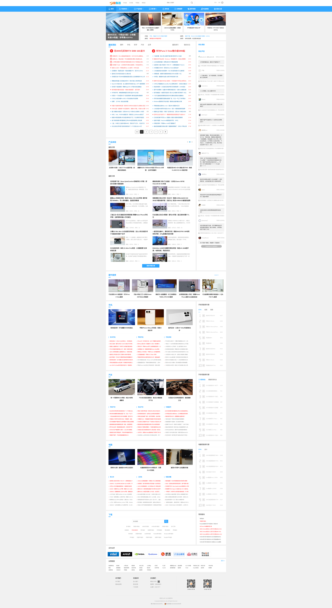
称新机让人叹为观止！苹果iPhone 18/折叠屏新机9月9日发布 (151, 351)
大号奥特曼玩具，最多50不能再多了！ (210, 62)
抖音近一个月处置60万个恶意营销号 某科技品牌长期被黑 (127, 95)
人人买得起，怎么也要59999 (208, 91)
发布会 (167, 9)
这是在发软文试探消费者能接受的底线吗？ (210, 211)
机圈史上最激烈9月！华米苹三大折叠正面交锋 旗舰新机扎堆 (123, 346)
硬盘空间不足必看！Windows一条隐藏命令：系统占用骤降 (170, 59)
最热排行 (175, 45)
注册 (219, 2)
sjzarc (203, 189)
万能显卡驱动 (136, 526)
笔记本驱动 (167, 530)
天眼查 (125, 570)
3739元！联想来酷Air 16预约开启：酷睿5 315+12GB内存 (123, 497)
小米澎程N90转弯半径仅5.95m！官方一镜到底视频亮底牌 (169, 108)
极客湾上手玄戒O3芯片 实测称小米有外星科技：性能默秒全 (123, 354)
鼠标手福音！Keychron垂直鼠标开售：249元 (166, 120)
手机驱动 (175, 530)
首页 (112, 9)
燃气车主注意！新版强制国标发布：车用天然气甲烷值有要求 (124, 427)
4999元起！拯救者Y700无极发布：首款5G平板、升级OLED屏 (128, 108)
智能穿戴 (168, 477)
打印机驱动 (159, 530)
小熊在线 (126, 565)
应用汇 (156, 565)
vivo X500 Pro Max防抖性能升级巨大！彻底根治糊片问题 (123, 365)
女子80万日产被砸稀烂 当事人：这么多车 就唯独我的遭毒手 (123, 429)
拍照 (205, 309)
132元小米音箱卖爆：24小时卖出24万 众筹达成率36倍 (150, 486)
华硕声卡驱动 (149, 537)
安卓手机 (113, 337)
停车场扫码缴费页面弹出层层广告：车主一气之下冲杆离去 (169, 98)
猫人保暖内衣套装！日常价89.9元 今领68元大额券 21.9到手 (128, 111)
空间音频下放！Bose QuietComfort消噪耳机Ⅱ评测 (177, 486)
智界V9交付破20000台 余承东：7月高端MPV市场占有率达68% (171, 81)
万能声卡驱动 (140, 537)
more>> (216, 275)
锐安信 (133, 570)
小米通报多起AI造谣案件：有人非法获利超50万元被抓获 (169, 70)
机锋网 (210, 567)
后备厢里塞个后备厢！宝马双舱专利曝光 (174, 421)
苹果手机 (140, 337)
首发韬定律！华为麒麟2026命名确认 (121, 328)
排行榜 (153, 9)
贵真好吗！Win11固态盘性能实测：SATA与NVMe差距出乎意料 (129, 56)
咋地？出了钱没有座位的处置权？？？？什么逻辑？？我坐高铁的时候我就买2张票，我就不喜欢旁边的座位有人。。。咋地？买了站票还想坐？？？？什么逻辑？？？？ (211, 162)
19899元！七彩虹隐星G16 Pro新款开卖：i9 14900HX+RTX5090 (125, 505)
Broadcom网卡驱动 (168, 533)
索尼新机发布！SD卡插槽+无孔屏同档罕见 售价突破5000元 (123, 360)
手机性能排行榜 (203, 305)
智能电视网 (126, 567)
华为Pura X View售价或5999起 (170, 51)
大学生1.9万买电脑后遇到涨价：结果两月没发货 (121, 486)
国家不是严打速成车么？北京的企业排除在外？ (211, 120)
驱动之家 (219, 9)
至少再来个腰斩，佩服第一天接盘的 (210, 242)
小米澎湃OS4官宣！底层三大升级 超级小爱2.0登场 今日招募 (179, 365)
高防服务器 (172, 567)
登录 (215, 2)
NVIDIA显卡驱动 (155, 526)
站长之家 (141, 565)
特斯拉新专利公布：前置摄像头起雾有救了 (175, 416)
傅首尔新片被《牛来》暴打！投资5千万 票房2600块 (212, 81)
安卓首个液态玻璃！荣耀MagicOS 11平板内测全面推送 (126, 86)
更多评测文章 (151, 266)
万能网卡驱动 (138, 533)
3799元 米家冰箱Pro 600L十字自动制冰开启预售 (125, 98)
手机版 (125, 2)
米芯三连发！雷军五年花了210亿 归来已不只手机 (121, 343)
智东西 (148, 567)
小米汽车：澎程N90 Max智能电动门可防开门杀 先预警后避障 (151, 432)
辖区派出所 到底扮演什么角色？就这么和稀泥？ (211, 105)
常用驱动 (202, 518)
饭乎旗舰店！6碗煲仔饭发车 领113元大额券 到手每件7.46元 (170, 92)
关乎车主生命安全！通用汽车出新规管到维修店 (176, 429)
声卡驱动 (132, 537)
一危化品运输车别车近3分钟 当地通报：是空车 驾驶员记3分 (123, 416)
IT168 (186, 567)
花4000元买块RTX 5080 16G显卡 (129, 51)
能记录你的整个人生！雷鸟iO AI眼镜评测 (174, 499)
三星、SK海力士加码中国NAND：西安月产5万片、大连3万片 (128, 123)
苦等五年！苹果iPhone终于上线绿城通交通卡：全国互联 (150, 346)
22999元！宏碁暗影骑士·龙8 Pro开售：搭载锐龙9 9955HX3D (124, 491)
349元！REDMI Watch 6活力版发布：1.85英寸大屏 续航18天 (179, 505)
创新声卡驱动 (158, 537)
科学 (135, 45)
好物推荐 (179, 9)
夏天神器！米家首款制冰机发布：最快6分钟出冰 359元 (150, 502)
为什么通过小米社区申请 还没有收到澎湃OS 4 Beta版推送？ (179, 351)
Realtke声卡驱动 (168, 537)
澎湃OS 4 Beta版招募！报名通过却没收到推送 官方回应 (178, 357)
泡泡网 (117, 565)
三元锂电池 (201, 379)
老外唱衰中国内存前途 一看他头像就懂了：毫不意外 (126, 89)
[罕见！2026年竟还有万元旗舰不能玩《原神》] (150, 19)
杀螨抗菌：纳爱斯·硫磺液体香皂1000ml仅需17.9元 (167, 73)
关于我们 (117, 581)
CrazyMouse (205, 237)
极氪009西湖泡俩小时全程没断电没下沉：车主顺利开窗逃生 (128, 117)
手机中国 (211, 565)
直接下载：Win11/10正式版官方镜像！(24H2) (197, 36)
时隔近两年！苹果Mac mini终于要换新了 (165, 123)
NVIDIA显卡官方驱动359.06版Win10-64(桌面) (210, 542)
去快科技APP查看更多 (211, 246)
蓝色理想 (180, 565)
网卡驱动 (143, 530)
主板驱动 (127, 530)
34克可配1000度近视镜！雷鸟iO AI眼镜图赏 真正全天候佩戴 (179, 494)
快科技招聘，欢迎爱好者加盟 (193, 38)
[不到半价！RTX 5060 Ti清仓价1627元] (215, 19)
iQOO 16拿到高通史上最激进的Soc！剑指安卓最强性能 (122, 351)
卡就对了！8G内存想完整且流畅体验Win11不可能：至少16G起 (179, 343)
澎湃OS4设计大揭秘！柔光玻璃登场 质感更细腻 (176, 362)
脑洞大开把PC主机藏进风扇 (179, 467)
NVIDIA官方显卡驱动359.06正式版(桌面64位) (210, 539)
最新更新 (112, 45)
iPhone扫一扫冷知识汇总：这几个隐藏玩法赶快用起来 (150, 341)
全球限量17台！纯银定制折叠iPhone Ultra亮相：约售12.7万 (151, 349)
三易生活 (118, 570)
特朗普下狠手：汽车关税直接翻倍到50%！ (119, 435)
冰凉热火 (204, 174)
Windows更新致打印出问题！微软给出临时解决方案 (168, 101)
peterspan (204, 114)
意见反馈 (135, 584)
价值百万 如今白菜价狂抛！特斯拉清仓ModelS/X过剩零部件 (179, 432)
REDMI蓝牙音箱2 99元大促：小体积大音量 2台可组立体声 (151, 494)
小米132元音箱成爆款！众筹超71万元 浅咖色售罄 (148, 481)
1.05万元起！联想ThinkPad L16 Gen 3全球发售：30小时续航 (124, 494)
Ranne (203, 99)
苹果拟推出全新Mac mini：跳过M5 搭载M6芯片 (167, 105)
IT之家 (163, 565)
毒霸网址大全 (173, 565)
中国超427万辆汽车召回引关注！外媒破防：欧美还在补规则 (123, 419)
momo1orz (205, 86)
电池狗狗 (206, 9)
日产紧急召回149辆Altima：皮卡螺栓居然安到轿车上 (177, 413)
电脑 (110, 445)
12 (139, 227)
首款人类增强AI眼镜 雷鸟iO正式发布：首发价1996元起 (178, 497)
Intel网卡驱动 (148, 533)
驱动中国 (134, 567)
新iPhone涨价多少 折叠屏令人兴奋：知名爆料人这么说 (150, 343)
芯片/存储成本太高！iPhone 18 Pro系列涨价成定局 (149, 360)
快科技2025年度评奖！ (156, 38)
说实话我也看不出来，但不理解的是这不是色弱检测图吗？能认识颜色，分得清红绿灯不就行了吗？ (211, 227)
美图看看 (118, 567)
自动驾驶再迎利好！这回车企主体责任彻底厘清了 (148, 413)
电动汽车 (140, 407)
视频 (211, 309)
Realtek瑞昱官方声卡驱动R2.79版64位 (209, 523)
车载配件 (168, 407)
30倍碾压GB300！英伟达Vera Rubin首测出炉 (166, 68)
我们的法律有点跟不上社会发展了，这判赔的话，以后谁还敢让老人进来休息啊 (211, 180)
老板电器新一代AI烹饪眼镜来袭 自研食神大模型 (176, 481)
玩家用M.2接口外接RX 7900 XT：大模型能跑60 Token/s (169, 65)
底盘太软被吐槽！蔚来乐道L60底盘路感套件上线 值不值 (178, 427)
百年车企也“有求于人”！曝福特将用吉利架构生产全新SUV (169, 114)
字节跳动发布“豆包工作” (194, 28)
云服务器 (111, 570)
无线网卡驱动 (151, 530)
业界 (149, 45)
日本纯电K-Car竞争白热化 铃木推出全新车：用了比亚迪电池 (151, 435)
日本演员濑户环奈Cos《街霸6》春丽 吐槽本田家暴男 (168, 117)
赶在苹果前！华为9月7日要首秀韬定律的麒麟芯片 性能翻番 (123, 357)
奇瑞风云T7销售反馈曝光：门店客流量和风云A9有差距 (150, 427)
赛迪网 (133, 565)
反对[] (222, 57)
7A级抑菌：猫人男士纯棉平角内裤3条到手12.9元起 (168, 56)
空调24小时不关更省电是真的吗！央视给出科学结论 (149, 505)
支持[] (218, 57)
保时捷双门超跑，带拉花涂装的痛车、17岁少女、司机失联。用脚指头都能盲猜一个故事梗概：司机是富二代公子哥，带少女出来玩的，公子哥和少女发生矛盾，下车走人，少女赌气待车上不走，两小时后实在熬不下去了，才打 (211, 140)
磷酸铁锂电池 (212, 379)
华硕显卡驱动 (165, 526)
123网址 (149, 565)
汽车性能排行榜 (203, 374)
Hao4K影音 (196, 567)
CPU (199, 309)
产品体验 (139, 9)
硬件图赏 (112, 275)
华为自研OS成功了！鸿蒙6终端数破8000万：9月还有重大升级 (179, 341)
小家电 (140, 477)
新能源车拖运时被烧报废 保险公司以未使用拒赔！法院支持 (151, 424)
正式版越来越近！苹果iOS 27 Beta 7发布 (146, 354)
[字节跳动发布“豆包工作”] (194, 19)
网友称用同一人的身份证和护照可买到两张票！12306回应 (169, 86)
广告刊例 (135, 587)
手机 (128, 45)
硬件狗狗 (193, 9)
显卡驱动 (128, 526)
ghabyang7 (205, 220)
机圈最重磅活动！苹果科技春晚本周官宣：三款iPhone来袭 (151, 362)
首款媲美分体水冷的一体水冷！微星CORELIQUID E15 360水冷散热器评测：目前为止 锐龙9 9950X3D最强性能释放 (171, 200)
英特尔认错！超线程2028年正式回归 (121, 467)
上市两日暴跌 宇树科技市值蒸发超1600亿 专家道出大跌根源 (128, 62)
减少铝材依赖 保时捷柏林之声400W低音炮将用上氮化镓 (127, 120)
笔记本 (112, 477)
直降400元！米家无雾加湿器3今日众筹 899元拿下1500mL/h (151, 489)
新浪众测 (203, 565)
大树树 (203, 205)
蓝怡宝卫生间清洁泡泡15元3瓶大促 (121, 73)
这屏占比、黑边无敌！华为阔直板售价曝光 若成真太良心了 (128, 59)
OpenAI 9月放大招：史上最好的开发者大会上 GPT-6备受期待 (128, 84)
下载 (110, 515)
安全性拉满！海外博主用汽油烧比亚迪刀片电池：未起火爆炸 (179, 435)
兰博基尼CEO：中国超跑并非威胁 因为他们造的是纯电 (150, 419)
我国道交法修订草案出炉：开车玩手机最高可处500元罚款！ (123, 432)
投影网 (179, 567)
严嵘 (203, 70)
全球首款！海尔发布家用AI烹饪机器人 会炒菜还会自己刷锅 (151, 483)
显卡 (205, 449)
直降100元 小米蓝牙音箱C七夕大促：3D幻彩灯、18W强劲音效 (152, 491)
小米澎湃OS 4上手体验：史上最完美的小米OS (176, 346)
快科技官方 (158, 584)
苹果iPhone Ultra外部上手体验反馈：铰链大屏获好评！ (150, 365)
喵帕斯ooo (204, 130)
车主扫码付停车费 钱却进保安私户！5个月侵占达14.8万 (127, 126)
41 (138, 211)
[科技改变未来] (114, 2)
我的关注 (187, 45)
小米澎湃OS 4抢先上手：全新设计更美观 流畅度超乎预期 (178, 354)
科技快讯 (124, 9)
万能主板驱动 (135, 530)
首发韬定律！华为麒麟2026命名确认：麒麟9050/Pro (122, 36)
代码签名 (149, 570)
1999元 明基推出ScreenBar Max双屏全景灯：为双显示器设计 (170, 84)
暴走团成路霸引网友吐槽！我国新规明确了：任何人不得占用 (170, 126)
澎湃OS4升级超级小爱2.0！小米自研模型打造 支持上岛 (178, 360)
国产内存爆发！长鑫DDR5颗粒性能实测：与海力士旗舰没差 (170, 89)
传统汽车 (113, 407)
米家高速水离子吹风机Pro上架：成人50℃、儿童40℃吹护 (150, 499)
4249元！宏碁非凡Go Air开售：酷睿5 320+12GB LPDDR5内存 (124, 489)
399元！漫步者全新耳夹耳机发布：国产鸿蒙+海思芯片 (178, 483)
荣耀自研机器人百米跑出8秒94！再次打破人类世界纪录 (127, 81)
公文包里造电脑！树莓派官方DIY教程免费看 (166, 62)
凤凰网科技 (111, 565)
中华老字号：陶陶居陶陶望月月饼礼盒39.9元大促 (125, 92)
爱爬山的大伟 (210, 57)
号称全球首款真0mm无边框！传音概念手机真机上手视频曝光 (124, 362)
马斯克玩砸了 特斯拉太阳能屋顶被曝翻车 (174, 419)
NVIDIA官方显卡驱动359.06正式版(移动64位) (210, 536)
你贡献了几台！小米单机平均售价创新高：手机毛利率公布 (128, 65)
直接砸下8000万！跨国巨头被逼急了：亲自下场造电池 (178, 424)
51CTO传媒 (188, 565)
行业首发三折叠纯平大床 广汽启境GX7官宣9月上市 (149, 421)
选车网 (202, 567)
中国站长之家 (196, 565)
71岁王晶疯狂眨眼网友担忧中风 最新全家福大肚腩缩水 (169, 95)
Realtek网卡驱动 (157, 533)
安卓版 (131, 2)
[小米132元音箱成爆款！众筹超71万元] (172, 19)
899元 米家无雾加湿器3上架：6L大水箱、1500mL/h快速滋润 (151, 497)
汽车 (142, 45)
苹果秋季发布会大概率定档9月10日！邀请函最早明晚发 (150, 357)
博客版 (143, 2)
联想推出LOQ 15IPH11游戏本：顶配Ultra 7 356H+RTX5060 (123, 499)
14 (181, 227)
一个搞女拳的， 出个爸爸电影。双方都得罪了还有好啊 (211, 76)
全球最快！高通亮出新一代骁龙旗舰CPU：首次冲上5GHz (127, 70)
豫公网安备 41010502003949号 (173, 603)
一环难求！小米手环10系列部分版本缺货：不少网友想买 (178, 491)
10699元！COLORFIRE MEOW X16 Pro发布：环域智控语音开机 (125, 483)
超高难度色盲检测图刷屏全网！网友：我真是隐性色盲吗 (122, 424)
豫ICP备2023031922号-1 (157, 603)
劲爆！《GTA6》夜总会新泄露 (120, 101)
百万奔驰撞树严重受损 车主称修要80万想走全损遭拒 (122, 421)
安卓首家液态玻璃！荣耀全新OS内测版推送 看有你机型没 (178, 349)
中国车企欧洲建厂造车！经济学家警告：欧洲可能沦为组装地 (151, 416)
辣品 (110, 567)
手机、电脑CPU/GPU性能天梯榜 (158, 36)
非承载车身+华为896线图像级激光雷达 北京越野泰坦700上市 (128, 76)
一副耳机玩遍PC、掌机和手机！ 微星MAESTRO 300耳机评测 (179, 502)
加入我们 (135, 581)
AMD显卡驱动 (145, 526)
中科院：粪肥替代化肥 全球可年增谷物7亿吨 (166, 76)
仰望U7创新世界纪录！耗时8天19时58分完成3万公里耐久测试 (128, 105)
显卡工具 (173, 526)
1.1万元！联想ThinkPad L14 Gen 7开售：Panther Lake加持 (123, 502)
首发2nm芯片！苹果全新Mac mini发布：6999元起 (125, 68)
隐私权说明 (118, 584)
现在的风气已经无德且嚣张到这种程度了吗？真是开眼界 (211, 195)
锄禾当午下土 (205, 153)
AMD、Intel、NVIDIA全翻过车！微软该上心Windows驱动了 (128, 114)
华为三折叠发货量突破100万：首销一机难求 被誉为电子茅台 (124, 349)
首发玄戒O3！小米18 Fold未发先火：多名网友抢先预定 (122, 341)
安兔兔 (140, 567)
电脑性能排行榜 (203, 444)
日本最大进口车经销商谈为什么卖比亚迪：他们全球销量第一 (151, 429)
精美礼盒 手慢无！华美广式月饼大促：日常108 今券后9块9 (170, 111)
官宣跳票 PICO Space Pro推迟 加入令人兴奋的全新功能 (178, 489)
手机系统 (168, 337)
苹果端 (137, 2)
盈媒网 (140, 570)
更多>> (223, 560)
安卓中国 (157, 567)
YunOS (164, 567)
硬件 (121, 45)
